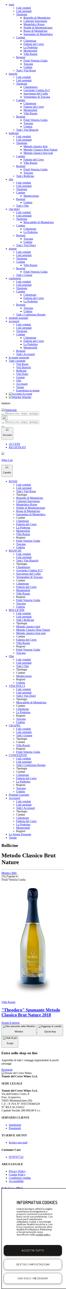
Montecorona (31, 195)
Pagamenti (15, 1128)
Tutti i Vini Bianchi (27, 129)
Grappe (20, 377)
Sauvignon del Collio (35, 93)
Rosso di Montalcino (35, 30)
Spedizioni (15, 1124)
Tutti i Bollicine (25, 176)
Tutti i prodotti (17, 360)
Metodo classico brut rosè (38, 153)
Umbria (27, 67)
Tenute (20, 387)
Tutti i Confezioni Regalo (30, 314)
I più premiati (24, 11)
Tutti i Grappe (24, 275)
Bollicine (21, 370)
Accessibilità (16, 1181)
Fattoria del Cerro (33, 44)
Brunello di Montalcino (36, 17)
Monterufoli (30, 50)
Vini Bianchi (23, 367)
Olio (18, 380)
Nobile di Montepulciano (37, 27)
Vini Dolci (22, 374)
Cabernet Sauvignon (35, 21)
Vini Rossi (22, 364)
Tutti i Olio (22, 205)
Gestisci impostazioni (33, 1264)
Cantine (20, 37)
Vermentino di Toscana (36, 96)
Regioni (20, 57)
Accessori (21, 383)
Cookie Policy (17, 1174)
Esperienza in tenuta (27, 390)
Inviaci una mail (18, 1142)
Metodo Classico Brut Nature (40, 149)
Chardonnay (30, 87)
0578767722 (16, 1157)
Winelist (26, 397)
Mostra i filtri (8, 872)
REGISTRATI (17, 447)
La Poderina (30, 47)
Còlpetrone (29, 40)
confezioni (15, 278)
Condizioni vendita (20, 1177)
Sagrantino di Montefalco (38, 34)
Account (27, 393)
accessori (14, 321)
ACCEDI (14, 444)
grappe (13, 248)
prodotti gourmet (18, 317)
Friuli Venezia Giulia (35, 60)
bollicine (14, 133)
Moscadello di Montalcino (38, 222)
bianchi (13, 73)
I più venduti (23, 7)
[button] (13, 481)
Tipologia (21, 14)
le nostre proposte (19, 357)
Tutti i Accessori (25, 354)
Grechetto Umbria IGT (36, 90)
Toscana (28, 63)
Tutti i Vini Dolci (26, 245)
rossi (11, 4)
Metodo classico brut (35, 146)
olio (11, 179)
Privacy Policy (17, 1171)
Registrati (6, 1069)
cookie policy (43, 1234)
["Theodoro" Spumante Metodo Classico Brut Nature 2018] (32, 995)
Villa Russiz (30, 54)
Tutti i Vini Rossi (26, 70)
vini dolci (14, 209)
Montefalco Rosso (34, 24)
